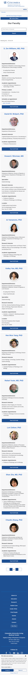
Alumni (14, 619)
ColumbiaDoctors (14, 588)
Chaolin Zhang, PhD (14, 520)
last (20, 569)
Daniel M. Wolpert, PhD (14, 114)
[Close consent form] (25, 656)
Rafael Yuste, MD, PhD (14, 381)
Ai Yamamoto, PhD (14, 220)
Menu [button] (25, 9)
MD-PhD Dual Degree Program (14, 15)
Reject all (20, 670)
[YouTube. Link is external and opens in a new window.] (14, 653)
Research (14, 602)
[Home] (14, 4)
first (7, 569)
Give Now (14, 626)
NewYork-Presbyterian (14, 583)
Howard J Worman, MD (14, 156)
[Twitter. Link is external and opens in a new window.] (10, 653)
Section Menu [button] (14, 18)
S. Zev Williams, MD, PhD (14, 48)
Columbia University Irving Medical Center (14, 579)
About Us (14, 595)
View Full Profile (14, 106)
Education (3, 12)
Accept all (7, 670)
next (16, 569)
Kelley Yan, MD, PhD (14, 268)
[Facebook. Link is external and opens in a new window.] (6, 653)
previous (11, 569)
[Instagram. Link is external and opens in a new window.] (22, 653)
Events (14, 615)
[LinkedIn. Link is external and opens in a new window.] (18, 653)
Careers (14, 622)
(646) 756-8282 (6, 103)
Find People (14, 612)
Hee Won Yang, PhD (14, 335)
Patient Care (14, 605)
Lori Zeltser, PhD (14, 428)
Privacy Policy (13, 673)
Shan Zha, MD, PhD (14, 475)
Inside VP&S (14, 609)
